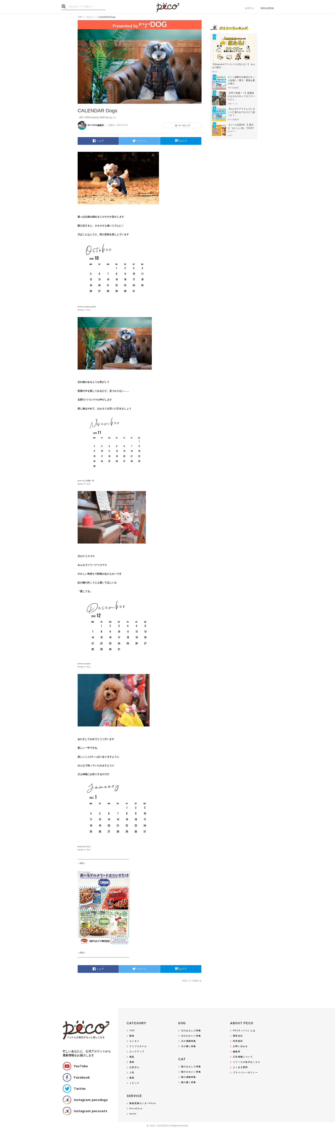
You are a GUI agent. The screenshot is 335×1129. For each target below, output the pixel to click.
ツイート (142, 140)
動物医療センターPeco (142, 1103)
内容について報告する (192, 981)
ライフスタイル (138, 1046)
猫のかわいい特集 (191, 1072)
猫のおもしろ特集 (191, 1067)
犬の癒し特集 (188, 1046)
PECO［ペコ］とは (244, 1030)
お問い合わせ (240, 1046)
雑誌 (132, 1057)
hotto (132, 1114)
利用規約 (238, 1041)
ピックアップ (136, 1051)
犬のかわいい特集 (191, 1036)
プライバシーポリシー (245, 1072)
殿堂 (132, 1078)
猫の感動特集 (188, 1077)
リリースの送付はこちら (246, 1062)
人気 (132, 1072)
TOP (132, 1030)
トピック (134, 1083)
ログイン (249, 8)
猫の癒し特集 (188, 1082)
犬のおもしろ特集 (191, 1030)
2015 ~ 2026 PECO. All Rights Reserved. (167, 1125)
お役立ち (134, 1067)
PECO (167, 7)
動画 (132, 1036)
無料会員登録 (267, 8)
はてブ (183, 140)
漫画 (132, 1062)
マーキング (184, 125)
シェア (100, 140)
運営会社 (238, 1036)
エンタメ (134, 1041)
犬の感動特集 (188, 1041)
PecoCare (136, 1108)
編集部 (236, 1051)
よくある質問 (240, 1067)
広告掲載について (243, 1057)
